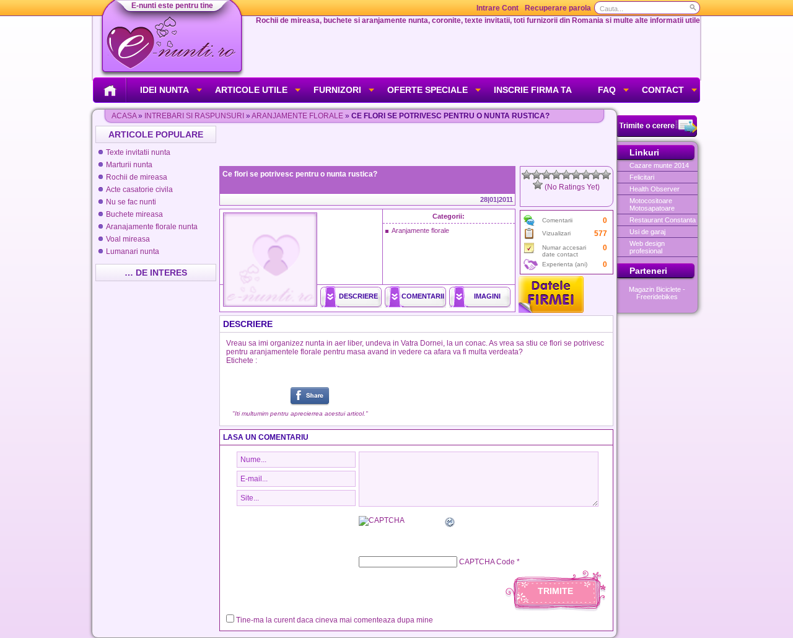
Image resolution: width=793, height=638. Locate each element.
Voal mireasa (128, 239)
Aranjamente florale (297, 115)
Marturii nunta (129, 164)
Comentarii (422, 296)
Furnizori (337, 90)
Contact (663, 90)
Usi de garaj (647, 231)
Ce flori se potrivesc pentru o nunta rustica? (299, 174)
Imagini (487, 296)
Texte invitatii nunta (138, 152)
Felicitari (641, 177)
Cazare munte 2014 (659, 165)
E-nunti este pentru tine (172, 5)
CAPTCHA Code (487, 561)
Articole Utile (251, 90)
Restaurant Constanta (662, 220)
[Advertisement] (417, 144)
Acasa (124, 115)
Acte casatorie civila (139, 189)
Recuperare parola (558, 8)
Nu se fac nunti (131, 202)
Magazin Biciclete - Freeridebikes (657, 293)
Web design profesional (647, 247)
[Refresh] (450, 524)
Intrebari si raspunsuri (194, 115)
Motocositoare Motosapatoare (652, 204)
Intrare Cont (497, 8)
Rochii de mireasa (136, 177)
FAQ (607, 90)
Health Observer (654, 189)
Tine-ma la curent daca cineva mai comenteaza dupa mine (334, 620)
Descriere (358, 296)
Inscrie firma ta (533, 90)
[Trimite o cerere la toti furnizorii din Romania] (657, 134)
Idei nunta (164, 90)
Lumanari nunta (132, 251)
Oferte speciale (427, 90)
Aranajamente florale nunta (152, 226)
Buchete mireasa (134, 214)
